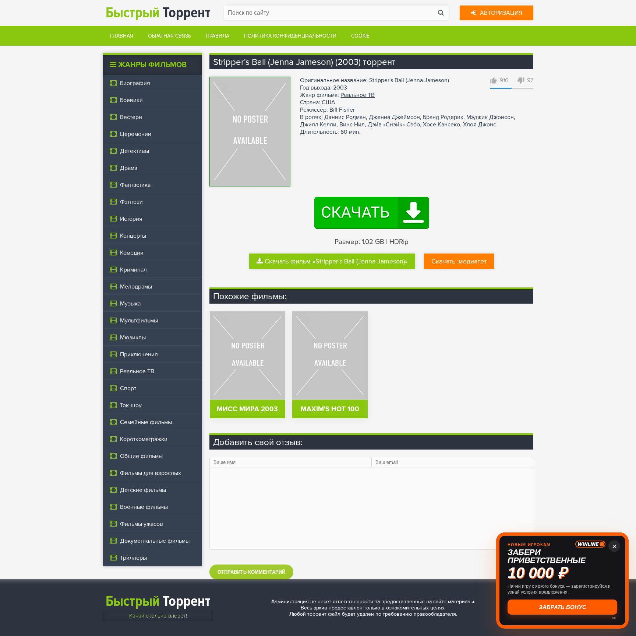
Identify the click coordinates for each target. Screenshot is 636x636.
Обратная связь (169, 36)
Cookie (360, 36)
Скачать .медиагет (459, 261)
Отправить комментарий (251, 572)
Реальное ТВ (357, 95)
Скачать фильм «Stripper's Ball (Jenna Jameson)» (336, 261)
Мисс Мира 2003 (247, 409)
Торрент (158, 13)
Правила (217, 36)
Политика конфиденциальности (290, 36)
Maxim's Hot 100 (330, 409)
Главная (121, 36)
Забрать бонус (562, 607)
